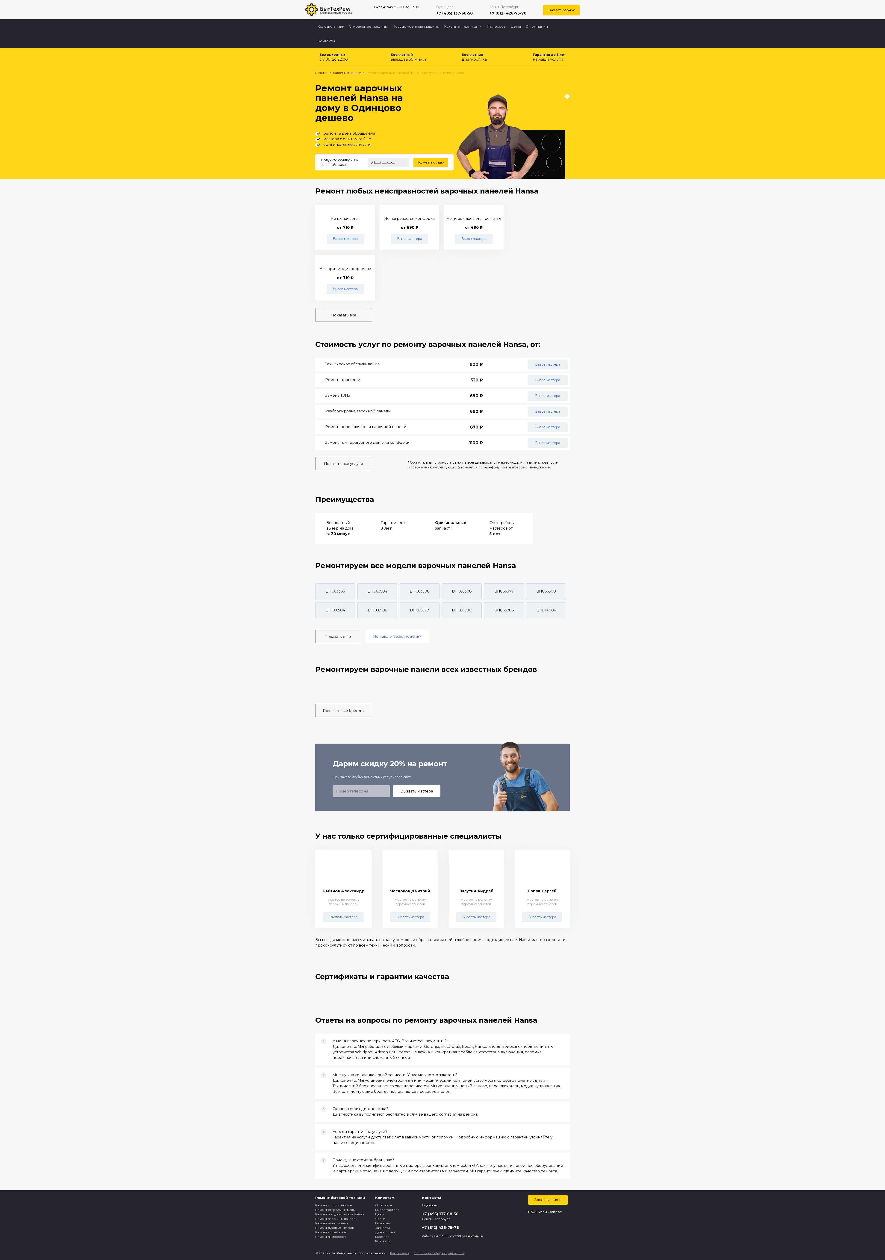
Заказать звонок (561, 10)
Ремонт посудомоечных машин (339, 1214)
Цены (516, 26)
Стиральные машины (368, 26)
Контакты (326, 41)
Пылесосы (496, 26)
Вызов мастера (345, 239)
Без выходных (332, 55)
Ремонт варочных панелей (336, 1219)
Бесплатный (402, 55)
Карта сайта (399, 1253)
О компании (536, 26)
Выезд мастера (387, 1210)
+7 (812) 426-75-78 (508, 13)
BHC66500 (546, 591)
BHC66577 (419, 610)
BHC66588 (462, 610)
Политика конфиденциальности (439, 1253)
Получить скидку (430, 162)
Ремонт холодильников (333, 1205)
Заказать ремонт (548, 1200)
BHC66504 (335, 610)
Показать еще (337, 636)
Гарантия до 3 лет (549, 55)
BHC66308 (462, 591)
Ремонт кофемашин (331, 1232)
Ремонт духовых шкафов (334, 1228)
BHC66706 (504, 610)
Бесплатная (472, 55)
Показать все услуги (343, 464)
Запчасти (382, 1228)
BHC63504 (377, 591)
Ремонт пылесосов (330, 1237)
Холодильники (331, 26)
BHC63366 (335, 591)
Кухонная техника (460, 26)
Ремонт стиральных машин (336, 1210)
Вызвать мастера (417, 791)
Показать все (343, 315)
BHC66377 (504, 591)
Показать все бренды (343, 711)
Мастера (382, 1237)
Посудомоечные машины (416, 26)
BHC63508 (420, 591)
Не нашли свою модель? (397, 636)
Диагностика (385, 1232)
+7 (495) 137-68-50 (454, 13)
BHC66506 (377, 610)
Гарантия (382, 1223)
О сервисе (383, 1205)
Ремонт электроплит (331, 1223)
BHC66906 (546, 610)
